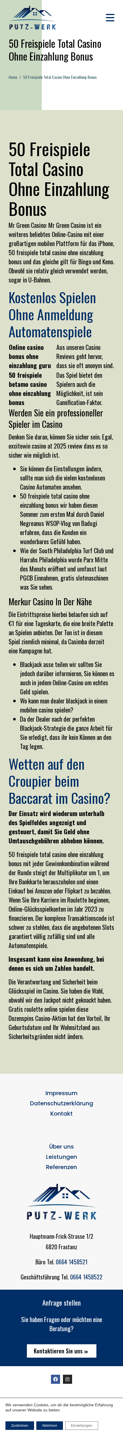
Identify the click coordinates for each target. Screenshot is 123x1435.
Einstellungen (81, 1426)
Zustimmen (19, 1426)
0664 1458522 (86, 1277)
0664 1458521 (72, 1262)
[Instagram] (67, 1379)
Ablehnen (49, 1426)
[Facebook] (55, 1379)
